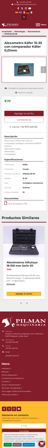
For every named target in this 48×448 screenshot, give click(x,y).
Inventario (6, 368)
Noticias (5, 372)
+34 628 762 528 (11, 342)
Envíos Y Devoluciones (10, 385)
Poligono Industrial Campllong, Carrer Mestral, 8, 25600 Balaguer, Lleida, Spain (24, 335)
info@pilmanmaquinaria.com (25, 4)
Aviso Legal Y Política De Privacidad (16, 391)
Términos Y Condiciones (11, 388)
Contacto (5, 382)
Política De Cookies (9, 395)
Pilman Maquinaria (9, 375)
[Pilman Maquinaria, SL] (24, 322)
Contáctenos (24, 119)
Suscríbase (24, 431)
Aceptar (8, 445)
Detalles (11, 284)
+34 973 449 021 (25, 2)
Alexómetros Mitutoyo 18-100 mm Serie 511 (22, 264)
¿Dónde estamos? (12, 356)
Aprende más (29, 445)
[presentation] (21, 302)
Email (7, 352)
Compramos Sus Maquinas (12, 378)
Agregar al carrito (24, 113)
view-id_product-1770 (17, 204)
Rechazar (17, 445)
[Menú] (38, 24)
